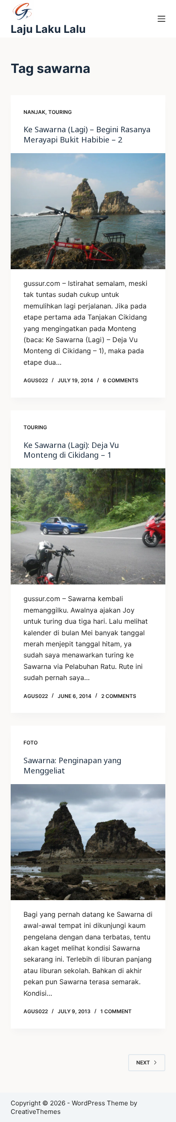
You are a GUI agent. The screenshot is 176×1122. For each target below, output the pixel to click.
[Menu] (161, 19)
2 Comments (118, 696)
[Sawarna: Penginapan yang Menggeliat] (88, 842)
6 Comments (120, 380)
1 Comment (116, 1011)
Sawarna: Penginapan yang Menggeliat (72, 765)
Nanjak (34, 112)
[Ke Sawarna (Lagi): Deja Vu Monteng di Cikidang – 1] (88, 526)
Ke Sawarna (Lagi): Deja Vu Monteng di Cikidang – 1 (71, 450)
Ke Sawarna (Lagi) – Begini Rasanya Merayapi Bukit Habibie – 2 (86, 134)
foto (30, 742)
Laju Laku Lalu (48, 29)
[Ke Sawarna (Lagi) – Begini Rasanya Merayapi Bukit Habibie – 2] (88, 211)
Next (143, 1062)
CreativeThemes (36, 1111)
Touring (60, 112)
